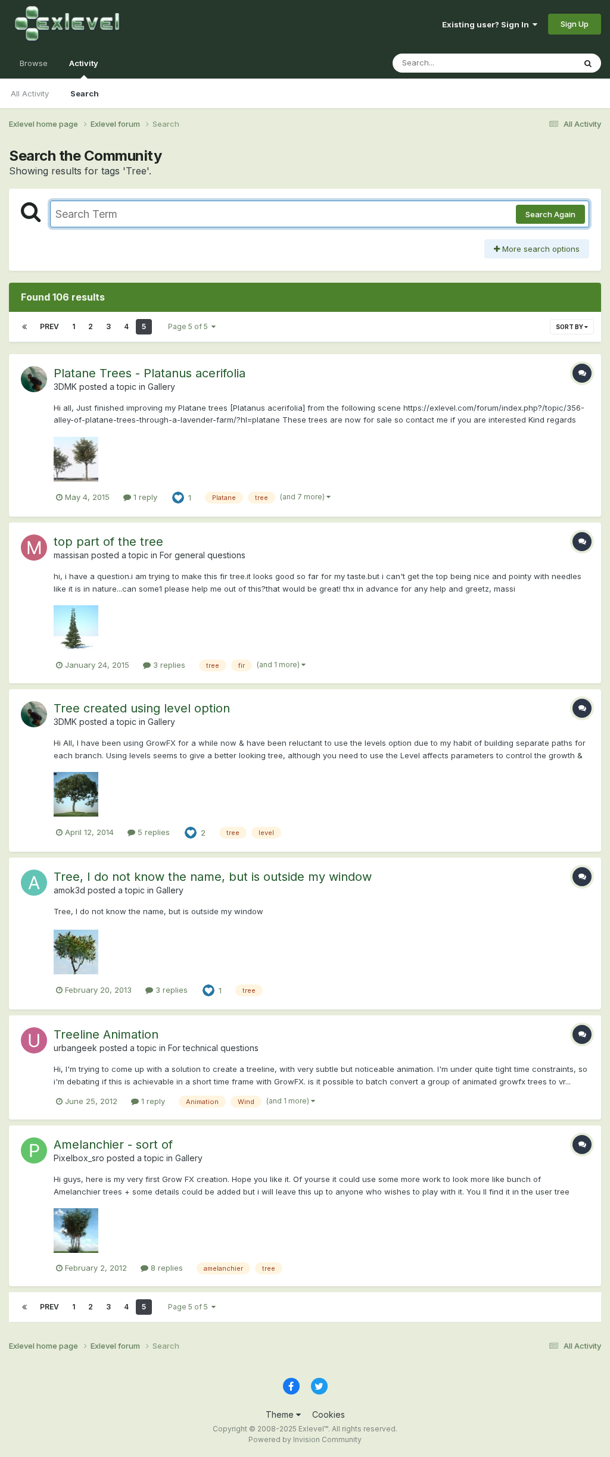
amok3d (69, 890)
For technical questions (213, 1048)
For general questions (202, 555)
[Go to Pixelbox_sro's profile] (34, 1150)
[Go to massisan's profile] (34, 547)
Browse (34, 63)
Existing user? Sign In (487, 24)
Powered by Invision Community (305, 1439)
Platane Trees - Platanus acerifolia (149, 373)
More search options (540, 249)
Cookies (328, 1414)
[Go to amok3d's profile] (34, 883)
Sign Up (575, 24)
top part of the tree (108, 541)
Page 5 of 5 (189, 326)
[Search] (588, 63)
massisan (71, 555)
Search (84, 93)
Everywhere (538, 62)
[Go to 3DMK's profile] (34, 379)
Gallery (161, 387)
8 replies (165, 1267)
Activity (83, 63)
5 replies (152, 832)
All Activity (30, 93)
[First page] (24, 326)
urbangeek (75, 1048)
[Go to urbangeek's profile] (34, 1040)
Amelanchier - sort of (113, 1144)
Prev (49, 326)
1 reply (144, 497)
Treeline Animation (106, 1034)
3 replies (168, 665)
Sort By (570, 326)
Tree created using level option (142, 708)
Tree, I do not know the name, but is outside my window (213, 877)
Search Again (550, 214)
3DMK (65, 387)
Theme (281, 1414)
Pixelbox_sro (79, 1158)
